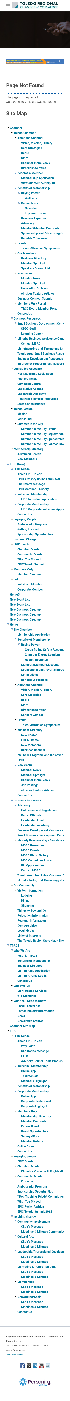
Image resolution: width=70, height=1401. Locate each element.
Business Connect (33, 750)
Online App (28, 1071)
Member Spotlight (33, 263)
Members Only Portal (31, 303)
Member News (31, 278)
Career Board (30, 1126)
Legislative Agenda (30, 389)
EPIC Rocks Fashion (30, 1206)
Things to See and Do (31, 910)
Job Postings (29, 785)
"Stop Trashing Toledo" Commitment (41, 1196)
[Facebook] (22, 1365)
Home (14, 624)
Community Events (29, 554)
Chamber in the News (35, 163)
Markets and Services (32, 991)
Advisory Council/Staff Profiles (42, 1061)
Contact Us (24, 313)
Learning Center (32, 333)
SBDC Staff (28, 328)
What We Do (22, 986)
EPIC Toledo (22, 469)
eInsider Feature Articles (37, 293)
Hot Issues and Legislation (35, 374)
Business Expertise (33, 218)
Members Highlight (34, 1081)
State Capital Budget (31, 404)
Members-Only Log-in (32, 976)
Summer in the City (30, 424)
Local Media (25, 930)
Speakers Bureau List (35, 268)
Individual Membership (32, 494)
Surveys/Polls (30, 1136)
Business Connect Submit (34, 298)
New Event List (20, 599)
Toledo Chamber (25, 133)
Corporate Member (30, 589)
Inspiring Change (25, 539)
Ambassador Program (32, 524)
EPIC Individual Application (39, 499)
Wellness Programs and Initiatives (40, 755)
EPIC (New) (17, 464)
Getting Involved (28, 529)
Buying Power (30, 193)
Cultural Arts (25, 1236)
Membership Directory (28, 449)
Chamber (16, 128)
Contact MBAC (31, 343)
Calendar (31, 208)
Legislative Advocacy (28, 369)
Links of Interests (29, 935)
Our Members (26, 253)
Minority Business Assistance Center (41, 338)
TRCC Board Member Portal (39, 308)
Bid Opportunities (32, 865)
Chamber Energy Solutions (42, 654)
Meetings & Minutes (34, 1246)
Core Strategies (31, 148)
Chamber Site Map (22, 1026)
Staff (24, 158)
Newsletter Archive (30, 1021)
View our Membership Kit (38, 183)
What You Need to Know (30, 1001)
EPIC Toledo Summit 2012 (34, 1211)
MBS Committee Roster (36, 860)
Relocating (24, 419)
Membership (25, 1282)
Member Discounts (33, 1121)
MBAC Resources (32, 845)
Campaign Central (29, 384)
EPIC (20, 760)
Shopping (27, 905)
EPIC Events (22, 544)
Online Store (25, 1146)
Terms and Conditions (15, 1355)
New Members (27, 459)
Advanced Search (29, 454)
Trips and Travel (35, 213)
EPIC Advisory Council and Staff (38, 479)
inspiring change (25, 1216)
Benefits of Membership (33, 188)
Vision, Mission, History (36, 143)
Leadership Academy (31, 394)
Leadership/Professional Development (43, 1251)
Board (25, 153)
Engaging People (25, 519)
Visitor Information (30, 890)
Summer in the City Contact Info (42, 444)
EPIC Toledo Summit (31, 564)
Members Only (23, 569)
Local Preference (29, 1006)
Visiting (22, 414)
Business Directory (33, 258)
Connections (29, 203)
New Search (29, 735)
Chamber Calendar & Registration (43, 1171)
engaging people (25, 1156)
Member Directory (29, 574)
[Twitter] (29, 1365)
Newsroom (24, 273)
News (21, 1016)
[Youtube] (41, 1365)
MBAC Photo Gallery (34, 855)
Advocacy (27, 223)
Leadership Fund (32, 820)
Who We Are (22, 950)
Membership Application (37, 178)
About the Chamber (30, 138)
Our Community (24, 885)
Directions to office (33, 168)
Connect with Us (32, 715)
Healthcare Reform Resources (37, 399)
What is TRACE (27, 955)
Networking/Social (29, 1297)
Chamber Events (28, 549)
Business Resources (27, 318)
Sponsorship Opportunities (35, 534)
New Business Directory (26, 609)
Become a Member (30, 173)
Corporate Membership (33, 504)
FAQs (24, 1056)
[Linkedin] (35, 1365)
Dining (25, 900)
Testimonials (29, 1076)
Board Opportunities (34, 1131)
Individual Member (30, 584)
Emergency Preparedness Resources (42, 363)
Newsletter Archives (34, 288)
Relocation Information (32, 915)
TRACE (14, 945)
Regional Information (31, 920)
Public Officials (27, 379)
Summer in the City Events (38, 429)
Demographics (27, 925)
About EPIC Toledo (29, 474)
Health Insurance (36, 659)
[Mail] (48, 1365)
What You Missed (29, 559)
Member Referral (32, 1141)
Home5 (15, 594)
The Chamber (23, 629)
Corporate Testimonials (36, 1101)
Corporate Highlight (34, 1106)
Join (16, 579)
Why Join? (28, 1046)
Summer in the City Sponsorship (42, 439)
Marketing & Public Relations (36, 1267)
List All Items (30, 740)
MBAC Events (30, 850)
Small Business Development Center (41, 323)
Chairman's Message (31, 484)
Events (21, 243)
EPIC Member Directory (33, 489)
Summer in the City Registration (42, 434)
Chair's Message (32, 1226)
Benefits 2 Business (34, 238)
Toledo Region (23, 409)
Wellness (31, 198)
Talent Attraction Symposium (40, 248)
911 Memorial (26, 996)
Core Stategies (31, 695)
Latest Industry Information (35, 1011)
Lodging (26, 895)
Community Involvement (33, 1221)
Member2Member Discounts (40, 228)
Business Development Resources (40, 358)
